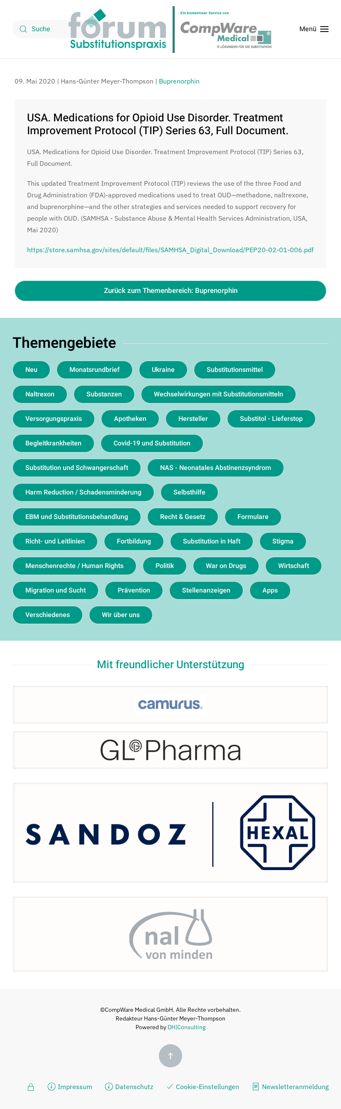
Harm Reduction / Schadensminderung (83, 492)
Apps (270, 590)
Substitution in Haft (211, 541)
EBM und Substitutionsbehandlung (76, 517)
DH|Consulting (186, 1027)
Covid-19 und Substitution (152, 443)
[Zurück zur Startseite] (170, 29)
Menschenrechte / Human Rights (74, 566)
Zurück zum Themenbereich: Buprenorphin (170, 290)
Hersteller (193, 419)
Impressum (75, 1086)
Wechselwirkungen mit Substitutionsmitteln (218, 394)
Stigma (283, 541)
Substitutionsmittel (235, 370)
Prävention (134, 590)
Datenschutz (134, 1086)
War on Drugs (226, 566)
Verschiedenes (47, 615)
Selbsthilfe (189, 492)
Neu (31, 370)
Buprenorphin (179, 81)
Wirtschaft (293, 566)
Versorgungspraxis (53, 419)
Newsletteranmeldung (295, 1086)
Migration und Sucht (55, 590)
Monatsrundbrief (94, 370)
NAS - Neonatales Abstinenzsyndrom (215, 468)
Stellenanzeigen (206, 590)
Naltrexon (39, 394)
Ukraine (163, 370)
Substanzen (104, 394)
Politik (165, 566)
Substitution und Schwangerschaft (76, 468)
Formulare (253, 517)
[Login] (31, 1086)
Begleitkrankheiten (53, 443)
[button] (314, 29)
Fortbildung (134, 541)
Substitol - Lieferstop (271, 419)
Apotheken (130, 419)
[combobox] (62, 29)
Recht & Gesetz (182, 517)
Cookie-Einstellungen (207, 1086)
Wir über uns (121, 615)
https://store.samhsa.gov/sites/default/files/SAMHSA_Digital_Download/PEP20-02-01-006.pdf (170, 250)
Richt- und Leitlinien (55, 541)
